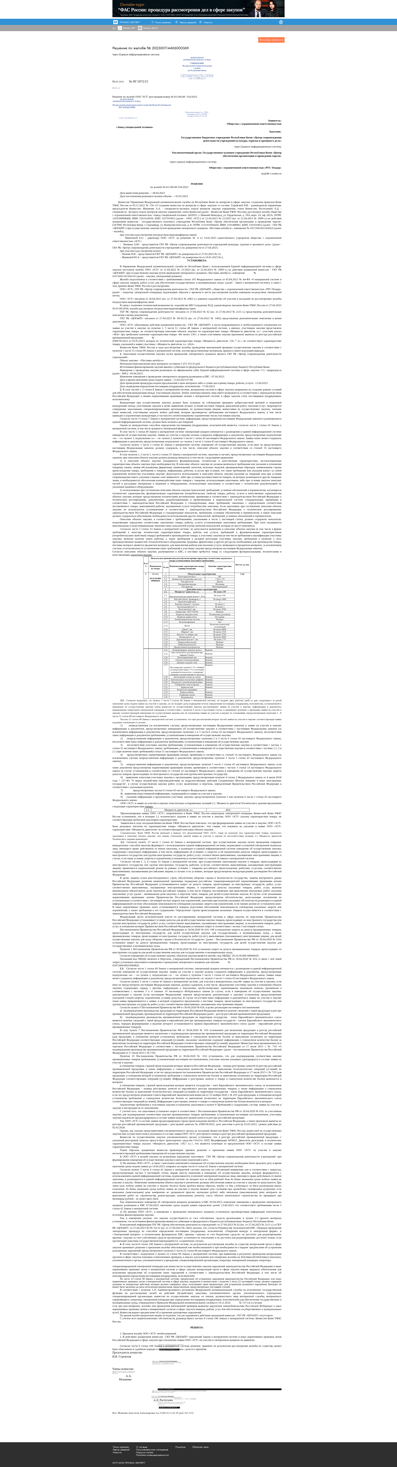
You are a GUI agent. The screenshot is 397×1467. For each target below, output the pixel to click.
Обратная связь (200, 1447)
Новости (208, 22)
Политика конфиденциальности (152, 1455)
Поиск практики (163, 22)
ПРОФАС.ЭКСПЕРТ (130, 22)
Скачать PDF (129, 28)
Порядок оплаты (144, 1452)
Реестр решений (188, 22)
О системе (141, 1447)
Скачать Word (150, 28)
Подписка (180, 1447)
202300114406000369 (170, 48)
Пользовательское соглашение (152, 1449)
